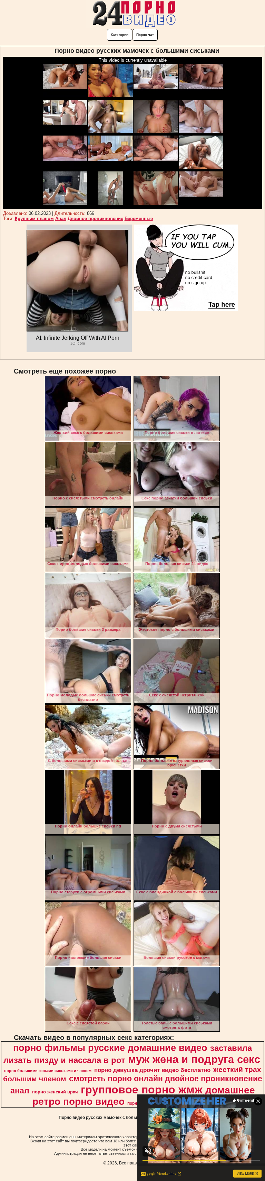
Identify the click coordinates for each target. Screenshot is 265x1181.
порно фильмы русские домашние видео (110, 1048)
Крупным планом (34, 218)
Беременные (139, 218)
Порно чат (145, 35)
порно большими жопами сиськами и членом (47, 1071)
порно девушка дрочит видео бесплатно (152, 1069)
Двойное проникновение (95, 218)
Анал (60, 218)
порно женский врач (55, 1091)
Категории (119, 35)
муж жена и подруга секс (194, 1059)
